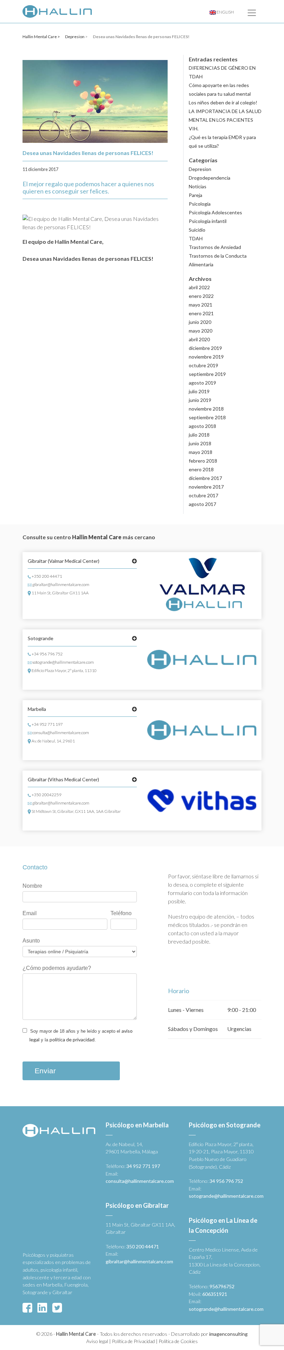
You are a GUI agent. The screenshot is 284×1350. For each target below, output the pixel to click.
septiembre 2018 (207, 417)
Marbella (37, 709)
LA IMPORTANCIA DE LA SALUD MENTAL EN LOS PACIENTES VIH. (225, 119)
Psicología (200, 204)
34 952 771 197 (143, 1166)
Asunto (31, 941)
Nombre (32, 886)
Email (30, 913)
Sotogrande (40, 638)
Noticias (197, 186)
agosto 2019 (202, 383)
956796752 (222, 1286)
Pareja (195, 195)
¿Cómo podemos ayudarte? (57, 968)
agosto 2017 (202, 504)
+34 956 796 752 (47, 653)
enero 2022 (201, 296)
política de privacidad (72, 1039)
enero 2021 (201, 313)
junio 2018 (200, 443)
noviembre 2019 (206, 357)
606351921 (214, 1294)
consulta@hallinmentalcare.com (60, 732)
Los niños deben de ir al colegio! (223, 102)
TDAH (196, 238)
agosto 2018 (202, 426)
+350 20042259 (46, 794)
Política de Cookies (178, 1341)
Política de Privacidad (133, 1341)
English (225, 12)
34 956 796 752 (226, 1181)
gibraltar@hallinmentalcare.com (60, 584)
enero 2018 (201, 469)
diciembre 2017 (205, 478)
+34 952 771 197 (47, 724)
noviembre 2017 (206, 487)
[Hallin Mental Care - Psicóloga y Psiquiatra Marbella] (57, 11)
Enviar (45, 1071)
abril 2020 (199, 339)
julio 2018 (199, 435)
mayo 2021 (200, 305)
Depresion (75, 36)
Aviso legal (97, 1341)
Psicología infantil (208, 221)
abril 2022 (199, 287)
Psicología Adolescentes (215, 212)
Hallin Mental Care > (41, 36)
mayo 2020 (200, 331)
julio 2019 (199, 391)
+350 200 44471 (46, 576)
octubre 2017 (203, 495)
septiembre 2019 (207, 374)
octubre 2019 (203, 365)
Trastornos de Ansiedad (215, 247)
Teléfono (121, 913)
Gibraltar (63, 561)
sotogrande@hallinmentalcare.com (63, 662)
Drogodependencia (209, 178)
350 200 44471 (142, 1246)
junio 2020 (200, 322)
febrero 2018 (203, 461)
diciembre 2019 (205, 348)
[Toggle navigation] (251, 13)
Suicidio (197, 230)
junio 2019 (200, 400)
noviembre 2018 (206, 409)
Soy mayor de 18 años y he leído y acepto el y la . (81, 1035)
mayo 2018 (200, 452)
